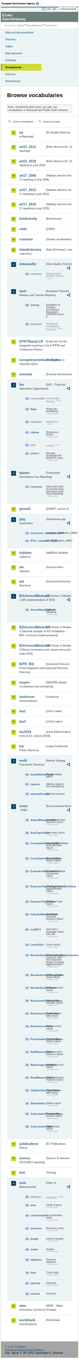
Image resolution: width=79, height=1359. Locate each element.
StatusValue (37, 1103)
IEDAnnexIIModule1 (32, 596)
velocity (35, 1283)
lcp (21, 746)
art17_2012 (27, 190)
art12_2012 (27, 147)
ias (21, 567)
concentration (37, 1215)
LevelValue (37, 944)
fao (21, 384)
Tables (9, 46)
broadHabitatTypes (37, 774)
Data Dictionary (34, 25)
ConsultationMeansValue (37, 858)
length (34, 1238)
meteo (34, 1249)
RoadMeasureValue (37, 1077)
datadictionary (30, 249)
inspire (24, 682)
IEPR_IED (26, 664)
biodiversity (28, 218)
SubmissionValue (37, 1126)
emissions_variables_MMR (37, 533)
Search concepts (51, 121)
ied (21, 581)
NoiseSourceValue (37, 1026)
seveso (24, 1158)
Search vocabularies (23, 121)
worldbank (27, 1320)
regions (35, 784)
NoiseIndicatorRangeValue (37, 975)
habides (25, 552)
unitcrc (34, 453)
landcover (27, 697)
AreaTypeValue (37, 832)
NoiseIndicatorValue (37, 987)
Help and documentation (19, 32)
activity (34, 305)
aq (21, 132)
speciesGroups (37, 793)
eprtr (23, 291)
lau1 (22, 711)
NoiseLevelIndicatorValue (37, 1000)
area (33, 1205)
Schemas (10, 60)
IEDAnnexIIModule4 (32, 645)
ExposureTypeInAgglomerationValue (37, 886)
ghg (22, 519)
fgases (24, 473)
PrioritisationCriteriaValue (37, 1039)
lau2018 (25, 732)
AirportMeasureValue (37, 820)
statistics (36, 1259)
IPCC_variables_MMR (37, 540)
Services (10, 74)
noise (23, 806)
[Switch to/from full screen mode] (55, 9)
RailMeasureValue (37, 1051)
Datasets (10, 39)
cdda (23, 229)
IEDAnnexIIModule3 (32, 627)
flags (33, 409)
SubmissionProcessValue (37, 1113)
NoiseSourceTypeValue (37, 1013)
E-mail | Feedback (16, 1346)
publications (28, 1144)
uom (22, 1183)
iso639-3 (35, 929)
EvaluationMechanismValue (37, 871)
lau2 (22, 721)
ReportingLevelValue (37, 1064)
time (33, 1272)
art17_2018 (27, 204)
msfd (23, 760)
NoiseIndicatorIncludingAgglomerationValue (37, 955)
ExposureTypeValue (37, 901)
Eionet (21, 25)
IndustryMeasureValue (37, 914)
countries (36, 486)
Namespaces (13, 81)
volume (35, 1293)
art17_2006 (27, 175)
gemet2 (25, 509)
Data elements (13, 53)
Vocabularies (13, 67)
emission (36, 1228)
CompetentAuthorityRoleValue (37, 843)
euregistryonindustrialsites (32, 360)
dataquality (27, 264)
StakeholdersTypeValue (37, 1090)
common (26, 239)
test (22, 1172)
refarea (34, 432)
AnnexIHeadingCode (37, 609)
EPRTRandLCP (31, 341)
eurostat (25, 374)
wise (22, 1305)
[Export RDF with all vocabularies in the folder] (68, 268)
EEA (21, 3)
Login (48, 9)
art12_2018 (27, 161)
